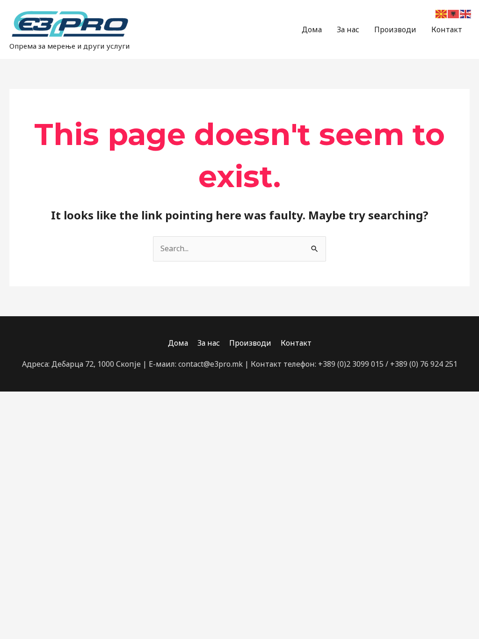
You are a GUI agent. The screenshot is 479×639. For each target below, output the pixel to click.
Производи (395, 29)
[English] (466, 13)
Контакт (446, 29)
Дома (312, 29)
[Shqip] (454, 13)
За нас (348, 29)
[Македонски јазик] (441, 13)
